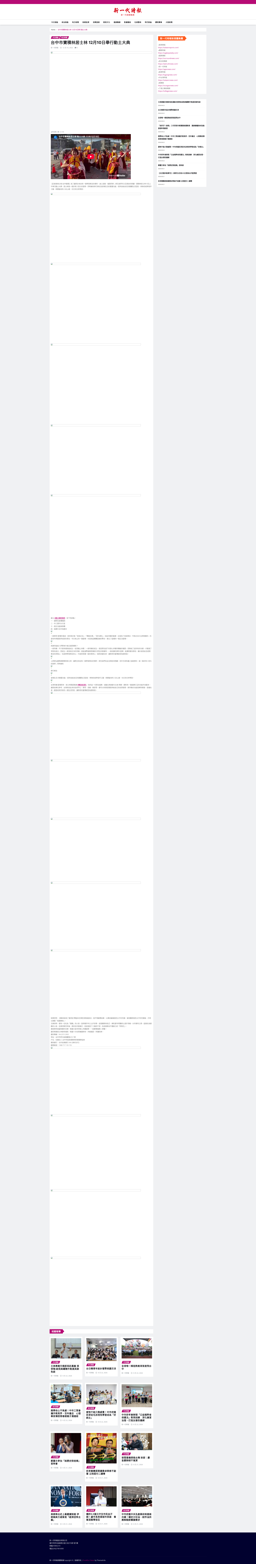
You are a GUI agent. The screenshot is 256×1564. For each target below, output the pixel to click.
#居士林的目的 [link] (59, 618)
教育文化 (106, 22)
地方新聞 (75, 22)
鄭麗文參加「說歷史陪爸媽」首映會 (171, 165)
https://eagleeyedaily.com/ (168, 53)
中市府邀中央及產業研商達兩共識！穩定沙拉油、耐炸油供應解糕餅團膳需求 (137, 1517)
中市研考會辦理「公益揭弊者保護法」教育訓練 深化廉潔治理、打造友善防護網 (137, 1417)
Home (53, 30)
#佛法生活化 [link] (81, 685)
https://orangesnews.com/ (168, 85)
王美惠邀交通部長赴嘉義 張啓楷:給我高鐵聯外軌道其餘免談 (65, 1368)
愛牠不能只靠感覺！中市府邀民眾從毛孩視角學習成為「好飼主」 (101, 1415)
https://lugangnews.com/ (167, 75)
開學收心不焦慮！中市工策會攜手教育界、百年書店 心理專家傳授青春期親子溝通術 (66, 1413)
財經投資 (85, 22)
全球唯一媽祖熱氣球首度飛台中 (169, 118)
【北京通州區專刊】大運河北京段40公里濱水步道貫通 (177, 173)
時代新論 (148, 22)
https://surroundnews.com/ (168, 58)
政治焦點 (65, 22)
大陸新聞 (169, 22)
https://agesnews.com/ (166, 69)
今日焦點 (54, 22)
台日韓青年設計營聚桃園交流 (101, 1368)
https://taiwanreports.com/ (168, 47)
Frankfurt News (88, 1560)
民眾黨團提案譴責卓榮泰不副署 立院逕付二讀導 (101, 1472)
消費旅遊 (96, 22)
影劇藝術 (127, 22)
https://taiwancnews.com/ (168, 80)
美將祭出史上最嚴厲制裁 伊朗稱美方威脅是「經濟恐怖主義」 (66, 1517)
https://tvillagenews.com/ (167, 91)
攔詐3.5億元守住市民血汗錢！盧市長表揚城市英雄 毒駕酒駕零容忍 (101, 1517)
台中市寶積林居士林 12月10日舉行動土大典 (72, 30)
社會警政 (137, 22)
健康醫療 (117, 22)
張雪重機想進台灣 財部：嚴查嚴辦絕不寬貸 (136, 1459)
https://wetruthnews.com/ (168, 64)
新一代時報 (54, 48)
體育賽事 (158, 22)
